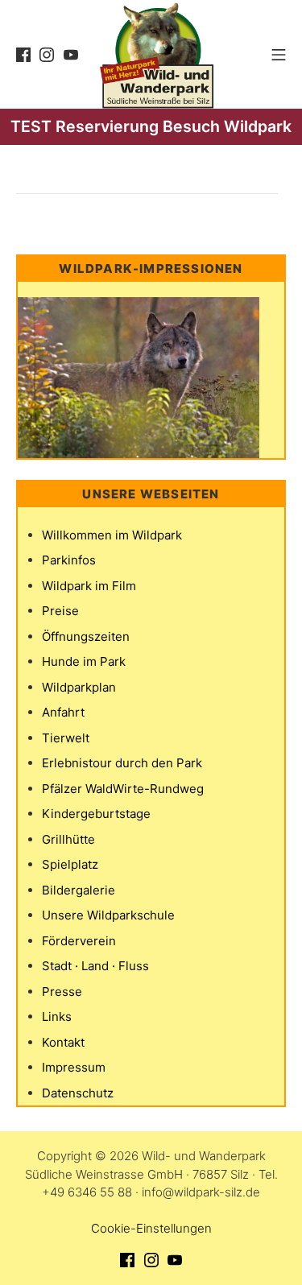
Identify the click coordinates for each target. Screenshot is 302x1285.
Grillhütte (68, 839)
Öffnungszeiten (86, 636)
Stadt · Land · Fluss (95, 965)
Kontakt (63, 1042)
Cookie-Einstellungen (151, 1228)
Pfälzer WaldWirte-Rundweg (123, 788)
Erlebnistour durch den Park (122, 763)
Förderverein (79, 940)
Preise (60, 610)
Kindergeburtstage (96, 813)
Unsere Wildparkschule (108, 915)
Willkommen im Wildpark (112, 535)
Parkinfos (69, 560)
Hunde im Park (84, 661)
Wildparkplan (79, 687)
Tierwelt (65, 738)
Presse (62, 991)
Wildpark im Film (89, 585)
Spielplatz (70, 864)
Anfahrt (63, 712)
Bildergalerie (78, 890)
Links (57, 1016)
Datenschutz (78, 1093)
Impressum (73, 1067)
